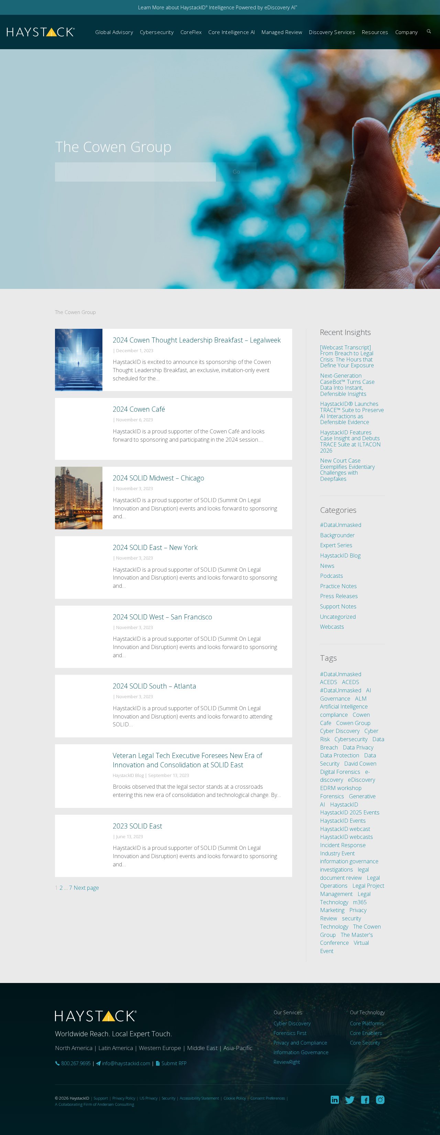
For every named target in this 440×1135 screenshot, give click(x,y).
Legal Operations (350, 882)
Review (328, 918)
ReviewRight (287, 1062)
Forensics (332, 796)
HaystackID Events (343, 820)
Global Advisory (114, 32)
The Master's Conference (346, 939)
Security (168, 1098)
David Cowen (360, 763)
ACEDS (328, 682)
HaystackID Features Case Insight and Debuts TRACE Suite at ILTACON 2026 (350, 441)
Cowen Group (353, 723)
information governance (349, 861)
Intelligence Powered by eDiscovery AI (252, 7)
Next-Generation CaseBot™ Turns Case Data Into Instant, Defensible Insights (347, 385)
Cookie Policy (234, 1098)
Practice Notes (338, 586)
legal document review (344, 874)
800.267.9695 (75, 1063)
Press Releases (339, 596)
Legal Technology (345, 898)
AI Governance (345, 694)
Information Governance (301, 1052)
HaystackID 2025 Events (350, 812)
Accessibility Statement (199, 1098)
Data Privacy (358, 747)
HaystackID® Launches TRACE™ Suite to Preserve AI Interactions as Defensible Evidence (352, 413)
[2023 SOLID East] (173, 846)
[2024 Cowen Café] (173, 429)
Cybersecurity (157, 32)
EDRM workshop (341, 788)
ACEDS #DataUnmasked (340, 686)
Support (101, 1098)
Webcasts (332, 626)
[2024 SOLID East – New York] (173, 567)
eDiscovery (361, 779)
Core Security (365, 1042)
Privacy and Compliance (300, 1042)
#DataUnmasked (340, 525)
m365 (360, 902)
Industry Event (337, 853)
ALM (361, 698)
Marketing (332, 910)
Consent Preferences (267, 1098)
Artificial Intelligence (344, 706)
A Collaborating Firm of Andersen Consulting (94, 1104)
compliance (334, 714)
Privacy (357, 910)
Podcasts (331, 576)
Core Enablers (366, 1033)
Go (244, 172)
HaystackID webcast (345, 829)
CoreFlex (190, 32)
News (327, 566)
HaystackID (41, 32)
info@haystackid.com (126, 1063)
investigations (336, 869)
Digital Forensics (340, 772)
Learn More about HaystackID (173, 7)
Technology (334, 926)
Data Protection (339, 755)
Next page (86, 887)
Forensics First (290, 1033)
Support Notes (338, 606)
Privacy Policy (123, 1098)
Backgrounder (337, 535)
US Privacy (148, 1098)
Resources (375, 32)
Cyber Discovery (340, 731)
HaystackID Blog (340, 555)
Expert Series (336, 545)
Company (406, 32)
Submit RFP (173, 1063)
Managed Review (282, 32)
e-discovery (345, 776)
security (351, 918)
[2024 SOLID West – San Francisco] (173, 637)
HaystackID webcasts (346, 837)
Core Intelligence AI (231, 32)
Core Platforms (367, 1023)
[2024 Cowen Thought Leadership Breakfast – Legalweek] (173, 360)
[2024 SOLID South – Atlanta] (173, 706)
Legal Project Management (352, 890)
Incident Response (343, 845)
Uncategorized (338, 616)
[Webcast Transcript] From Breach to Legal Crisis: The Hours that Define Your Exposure (347, 356)
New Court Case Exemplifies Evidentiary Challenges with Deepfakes (347, 470)
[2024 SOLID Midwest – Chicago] (173, 498)
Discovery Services (332, 32)
